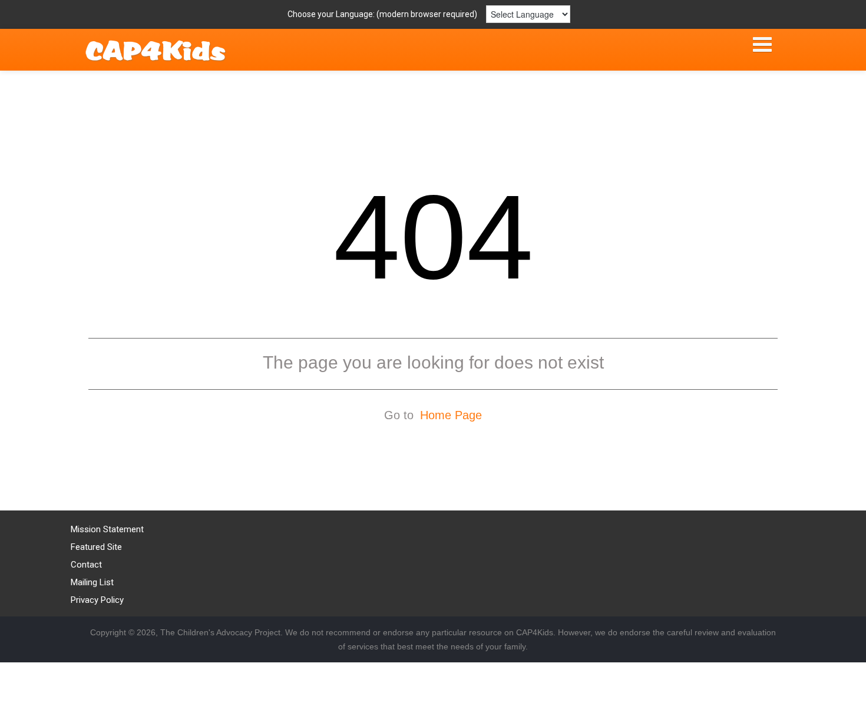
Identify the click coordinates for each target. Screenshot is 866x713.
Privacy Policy (97, 600)
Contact (86, 564)
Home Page (451, 415)
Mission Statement (107, 529)
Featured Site (96, 547)
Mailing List (92, 582)
